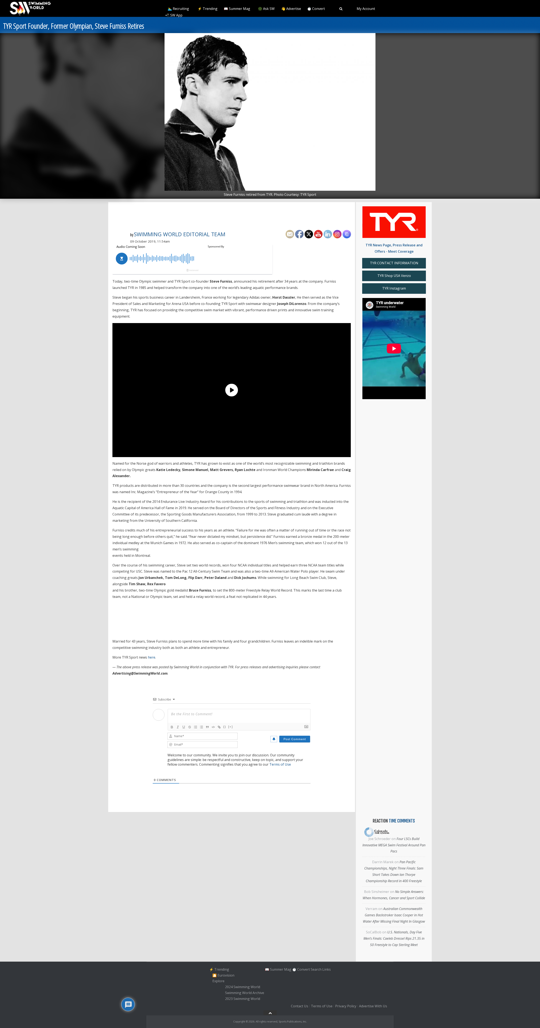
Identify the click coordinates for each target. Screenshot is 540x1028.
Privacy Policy (345, 1006)
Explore (218, 981)
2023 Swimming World (242, 998)
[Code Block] (213, 727)
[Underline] (184, 727)
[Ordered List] (195, 727)
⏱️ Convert (316, 8)
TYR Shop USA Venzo (394, 275)
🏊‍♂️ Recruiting (178, 8)
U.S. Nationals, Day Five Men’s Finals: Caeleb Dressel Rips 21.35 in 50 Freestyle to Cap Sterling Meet (393, 938)
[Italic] (178, 727)
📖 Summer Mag (237, 8)
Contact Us (299, 1006)
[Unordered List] (201, 727)
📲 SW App (173, 15)
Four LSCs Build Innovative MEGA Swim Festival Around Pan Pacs (393, 845)
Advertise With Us (373, 1006)
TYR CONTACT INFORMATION (394, 263)
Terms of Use (280, 764)
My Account (366, 8)
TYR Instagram (394, 288)
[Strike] (190, 727)
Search (316, 969)
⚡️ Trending (207, 8)
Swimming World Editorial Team (179, 234)
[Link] (219, 727)
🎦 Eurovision (223, 975)
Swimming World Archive (244, 992)
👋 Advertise (291, 8)
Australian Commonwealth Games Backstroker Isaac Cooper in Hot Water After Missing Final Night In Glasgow (394, 915)
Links (326, 969)
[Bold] (172, 727)
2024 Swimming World (242, 987)
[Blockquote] (207, 727)
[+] (230, 726)
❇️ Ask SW (266, 8)
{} (224, 726)
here (151, 657)
